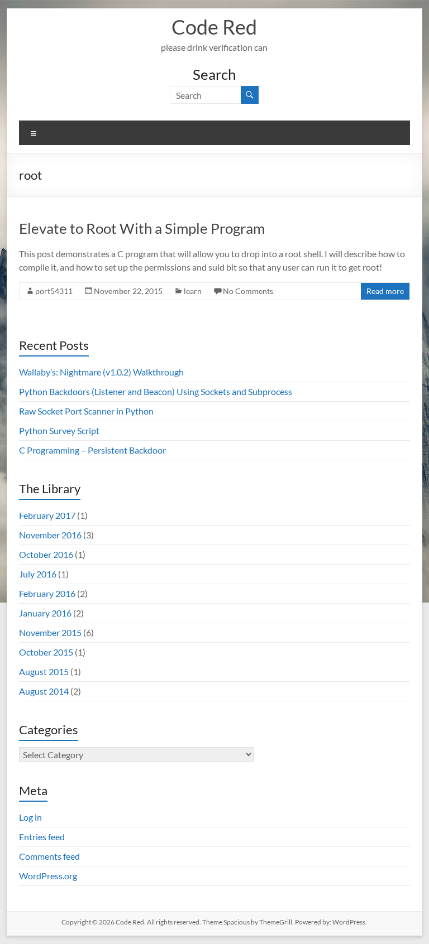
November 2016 (50, 534)
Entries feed (42, 836)
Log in (30, 817)
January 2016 (45, 613)
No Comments (248, 291)
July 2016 (37, 574)
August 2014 (44, 691)
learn (193, 291)
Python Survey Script (59, 430)
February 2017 (47, 515)
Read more (385, 291)
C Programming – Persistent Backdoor (92, 450)
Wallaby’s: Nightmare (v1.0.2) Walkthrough (101, 372)
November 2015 (50, 632)
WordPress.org (48, 875)
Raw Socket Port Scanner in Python (86, 411)
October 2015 (46, 652)
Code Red (214, 27)
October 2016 (46, 554)
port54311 (54, 291)
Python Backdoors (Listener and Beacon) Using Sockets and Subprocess (155, 391)
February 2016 (47, 593)
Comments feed (49, 856)
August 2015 (44, 671)
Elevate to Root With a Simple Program (142, 228)
